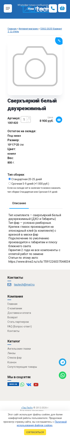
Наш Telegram (38, 8)
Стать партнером (18, 321)
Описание (19, 203)
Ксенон (11, 362)
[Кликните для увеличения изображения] (35, 66)
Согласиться (35, 432)
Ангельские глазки (19, 348)
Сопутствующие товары (22, 366)
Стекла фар (14, 357)
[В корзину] (59, 119)
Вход (47, 410)
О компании (14, 308)
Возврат (12, 317)
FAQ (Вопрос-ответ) (19, 326)
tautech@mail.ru (24, 284)
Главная (12, 303)
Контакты (13, 330)
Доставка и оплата (19, 312)
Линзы (11, 353)
